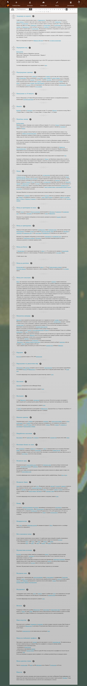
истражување (25, 23)
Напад (17, 281)
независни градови (20, 177)
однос (20, 525)
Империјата (52, 213)
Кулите (23, 128)
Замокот (56, 489)
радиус (23, 579)
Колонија (18, 554)
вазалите (59, 217)
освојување (38, 233)
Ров (65, 155)
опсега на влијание (38, 577)
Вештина (18, 110)
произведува (53, 437)
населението (58, 507)
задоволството (33, 582)
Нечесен (25, 369)
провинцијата (46, 233)
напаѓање (27, 367)
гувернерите (33, 624)
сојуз (33, 182)
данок (46, 213)
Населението (19, 437)
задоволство (35, 340)
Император (23, 400)
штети (24, 425)
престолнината (20, 22)
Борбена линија (20, 123)
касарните (45, 421)
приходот (33, 448)
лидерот (28, 182)
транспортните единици (29, 426)
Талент (19, 408)
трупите (32, 231)
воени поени (19, 332)
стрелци (58, 486)
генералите (40, 624)
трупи (22, 212)
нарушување (46, 609)
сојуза (17, 580)
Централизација (20, 231)
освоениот (48, 491)
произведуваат (57, 321)
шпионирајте (48, 236)
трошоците (21, 448)
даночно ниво (24, 665)
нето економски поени (38, 330)
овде (46, 65)
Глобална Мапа (16, 5)
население (49, 80)
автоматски (36, 400)
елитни (53, 78)
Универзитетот (41, 20)
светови (35, 642)
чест (27, 332)
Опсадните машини (39, 83)
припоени (35, 466)
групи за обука (62, 85)
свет (24, 652)
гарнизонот (58, 212)
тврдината (31, 556)
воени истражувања (37, 488)
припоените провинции (59, 559)
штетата (47, 195)
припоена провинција (28, 507)
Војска (57, 5)
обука (17, 83)
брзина (28, 423)
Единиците (33, 199)
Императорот (32, 369)
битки (67, 177)
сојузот (37, 183)
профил (57, 320)
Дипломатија (70, 5)
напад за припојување (50, 187)
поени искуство (26, 631)
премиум (54, 281)
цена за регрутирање (57, 421)
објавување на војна (32, 525)
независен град (64, 185)
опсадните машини (21, 269)
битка (52, 231)
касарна (32, 80)
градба (25, 99)
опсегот (29, 330)
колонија (36, 507)
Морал (46, 159)
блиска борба (65, 251)
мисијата (57, 180)
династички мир (48, 367)
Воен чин (18, 356)
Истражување (21, 251)
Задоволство (34, 511)
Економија (30, 5)
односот (40, 593)
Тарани (57, 125)
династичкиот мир (55, 609)
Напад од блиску (20, 199)
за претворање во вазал (61, 187)
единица (20, 197)
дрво (39, 541)
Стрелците (62, 126)
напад (42, 251)
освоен (60, 489)
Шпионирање (19, 367)
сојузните (58, 252)
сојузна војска (47, 182)
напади (46, 330)
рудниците (35, 437)
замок (52, 491)
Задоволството (30, 509)
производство (49, 345)
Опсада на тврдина (20, 178)
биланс (18, 450)
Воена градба (19, 51)
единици (34, 76)
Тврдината (52, 212)
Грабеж (35, 178)
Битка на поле (29, 178)
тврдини (27, 338)
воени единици (32, 491)
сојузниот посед (25, 185)
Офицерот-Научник (38, 40)
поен (27, 541)
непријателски (51, 595)
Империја (18, 320)
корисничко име (56, 642)
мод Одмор (24, 454)
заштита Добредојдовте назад (33, 342)
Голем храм (65, 577)
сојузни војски (46, 175)
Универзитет (58, 22)
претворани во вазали (25, 466)
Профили (65, 678)
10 (79, 2)
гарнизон (63, 486)
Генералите (29, 110)
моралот (27, 582)
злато (44, 448)
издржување (19, 423)
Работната (18, 385)
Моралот (55, 110)
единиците (26, 195)
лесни (38, 78)
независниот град (28, 233)
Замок (17, 486)
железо (45, 541)
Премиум (28, 199)
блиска (18, 126)
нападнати (62, 342)
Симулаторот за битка (29, 238)
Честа (51, 525)
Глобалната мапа (52, 229)
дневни (54, 580)
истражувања (57, 25)
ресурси (28, 85)
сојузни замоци (49, 577)
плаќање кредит (56, 450)
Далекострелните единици (55, 267)
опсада (49, 561)
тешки (44, 78)
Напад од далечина (64, 197)
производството (20, 582)
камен (51, 541)
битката (30, 425)
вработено (29, 437)
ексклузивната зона (31, 465)
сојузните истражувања (55, 40)
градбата (18, 27)
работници (38, 665)
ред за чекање (39, 86)
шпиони (33, 649)
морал (23, 611)
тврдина (52, 486)
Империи (25, 580)
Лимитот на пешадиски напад (29, 133)
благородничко (30, 650)
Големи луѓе (43, 5)
